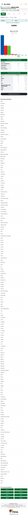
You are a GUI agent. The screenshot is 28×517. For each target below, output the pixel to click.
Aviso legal (21, 504)
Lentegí (2, 339)
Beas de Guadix (3, 149)
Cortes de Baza (3, 209)
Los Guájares (3, 346)
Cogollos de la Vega (4, 205)
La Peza (2, 328)
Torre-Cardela (3, 440)
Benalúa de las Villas (4, 154)
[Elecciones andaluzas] (14, 7)
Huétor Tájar (3, 293)
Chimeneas (3, 196)
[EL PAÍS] (7, 4)
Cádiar (2, 167)
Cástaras (2, 185)
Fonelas (2, 251)
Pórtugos (2, 414)
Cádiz (21, 489)
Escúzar (2, 246)
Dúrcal (2, 240)
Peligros (2, 401)
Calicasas (2, 171)
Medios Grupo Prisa (13, 514)
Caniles (2, 176)
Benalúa (2, 152)
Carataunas (3, 182)
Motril (2, 374)
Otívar (2, 392)
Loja (1, 343)
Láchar (2, 319)
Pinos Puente (3, 405)
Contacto (5, 504)
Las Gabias (3, 330)
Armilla (2, 141)
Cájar (2, 169)
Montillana (2, 368)
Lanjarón (2, 324)
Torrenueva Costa (4, 443)
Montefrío (2, 363)
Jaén (21, 495)
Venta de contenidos (11, 504)
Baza (1, 145)
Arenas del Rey (3, 138)
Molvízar (2, 359)
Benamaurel (3, 156)
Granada (2, 271)
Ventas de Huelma (4, 465)
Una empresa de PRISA (13, 511)
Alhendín (2, 125)
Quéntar (2, 423)
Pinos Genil (3, 403)
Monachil (2, 361)
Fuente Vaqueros (4, 257)
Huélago (2, 284)
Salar (2, 427)
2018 (9, 13)
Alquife (2, 136)
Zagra (2, 480)
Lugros (2, 348)
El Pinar (2, 242)
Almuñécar (3, 132)
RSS (19, 507)
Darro (2, 220)
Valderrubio (3, 454)
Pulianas (2, 418)
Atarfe (2, 143)
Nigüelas (2, 381)
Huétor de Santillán (4, 291)
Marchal (2, 354)
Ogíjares (2, 385)
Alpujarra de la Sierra (4, 134)
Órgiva (2, 390)
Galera (2, 260)
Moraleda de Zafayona (5, 370)
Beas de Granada (4, 147)
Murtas (2, 377)
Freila (2, 255)
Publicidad (16, 504)
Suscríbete (21, 4)
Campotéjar (3, 174)
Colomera (2, 207)
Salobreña (2, 429)
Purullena (2, 421)
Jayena (2, 306)
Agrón (2, 101)
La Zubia (2, 335)
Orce (1, 388)
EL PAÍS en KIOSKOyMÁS (11, 507)
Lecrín (2, 337)
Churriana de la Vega (4, 198)
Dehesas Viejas (3, 224)
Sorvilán (2, 438)
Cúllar (2, 216)
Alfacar (2, 119)
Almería (7, 489)
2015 (14, 13)
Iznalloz (2, 302)
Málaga (7, 497)
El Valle (2, 244)
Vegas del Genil (3, 460)
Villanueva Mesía (4, 474)
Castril (2, 189)
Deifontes (2, 227)
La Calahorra (3, 317)
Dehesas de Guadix (4, 222)
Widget (10, 10)
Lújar (2, 350)
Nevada (2, 379)
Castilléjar (2, 187)
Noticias (3, 10)
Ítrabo (2, 299)
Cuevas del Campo (4, 213)
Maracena (2, 352)
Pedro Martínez (3, 399)
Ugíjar (2, 451)
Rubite (2, 425)
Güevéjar (2, 282)
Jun (1, 313)
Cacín (2, 165)
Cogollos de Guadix (4, 202)
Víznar (2, 476)
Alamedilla (2, 103)
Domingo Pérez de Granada (6, 235)
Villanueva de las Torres (5, 471)
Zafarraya (2, 478)
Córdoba (7, 492)
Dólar (2, 233)
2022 (3, 14)
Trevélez (2, 447)
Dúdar (2, 238)
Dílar (1, 231)
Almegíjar (2, 130)
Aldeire (2, 116)
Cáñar (2, 178)
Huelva (7, 495)
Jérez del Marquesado (5, 308)
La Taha (2, 332)
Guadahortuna (3, 273)
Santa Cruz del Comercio (5, 432)
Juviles (2, 315)
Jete (1, 310)
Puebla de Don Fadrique (5, 416)
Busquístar (3, 163)
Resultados (15, 10)
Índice (17, 507)
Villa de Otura (3, 467)
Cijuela (2, 200)
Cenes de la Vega (4, 191)
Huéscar (2, 288)
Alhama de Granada (4, 123)
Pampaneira (3, 396)
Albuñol (2, 112)
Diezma (2, 229)
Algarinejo (2, 121)
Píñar (2, 407)
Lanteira (2, 326)
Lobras (2, 341)
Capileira (2, 180)
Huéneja (2, 286)
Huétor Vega (3, 295)
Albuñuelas (3, 114)
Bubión (2, 160)
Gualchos (2, 277)
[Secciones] (2, 4)
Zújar (2, 482)
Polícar (2, 410)
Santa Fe (2, 434)
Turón (2, 449)
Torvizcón (2, 445)
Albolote (2, 105)
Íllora (1, 297)
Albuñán (2, 110)
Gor (1, 266)
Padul (2, 394)
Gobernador (3, 262)
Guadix (2, 275)
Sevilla (21, 497)
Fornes (2, 253)
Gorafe (2, 268)
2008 (25, 13)
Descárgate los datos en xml (14, 94)
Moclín (2, 357)
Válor (2, 458)
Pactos (7, 10)
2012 (19, 13)
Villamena (2, 469)
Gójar (2, 264)
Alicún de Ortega (4, 127)
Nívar (2, 383)
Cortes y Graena (4, 211)
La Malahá (2, 321)
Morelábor (2, 372)
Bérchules (2, 158)
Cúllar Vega (3, 218)
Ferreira (2, 249)
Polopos (2, 412)
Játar (2, 304)
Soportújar (3, 436)
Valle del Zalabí (3, 456)
